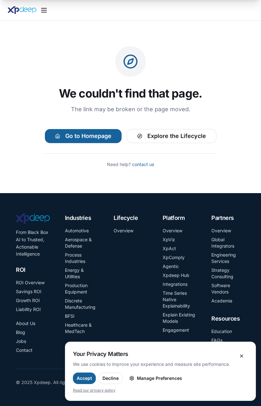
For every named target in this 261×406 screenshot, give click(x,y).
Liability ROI (28, 309)
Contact (24, 350)
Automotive (77, 230)
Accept (84, 378)
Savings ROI (28, 291)
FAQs (216, 340)
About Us (25, 323)
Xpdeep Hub (176, 275)
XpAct (169, 248)
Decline (110, 378)
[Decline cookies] (241, 356)
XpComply (174, 257)
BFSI (69, 316)
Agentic (171, 266)
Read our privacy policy (94, 390)
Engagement (176, 330)
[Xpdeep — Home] (22, 10)
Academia (221, 300)
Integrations (175, 284)
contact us (143, 164)
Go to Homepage (88, 136)
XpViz (169, 239)
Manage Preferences (159, 378)
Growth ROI (28, 300)
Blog (20, 332)
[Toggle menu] (44, 10)
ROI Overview (30, 282)
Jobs (21, 341)
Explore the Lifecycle (176, 136)
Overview (123, 230)
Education (221, 331)
